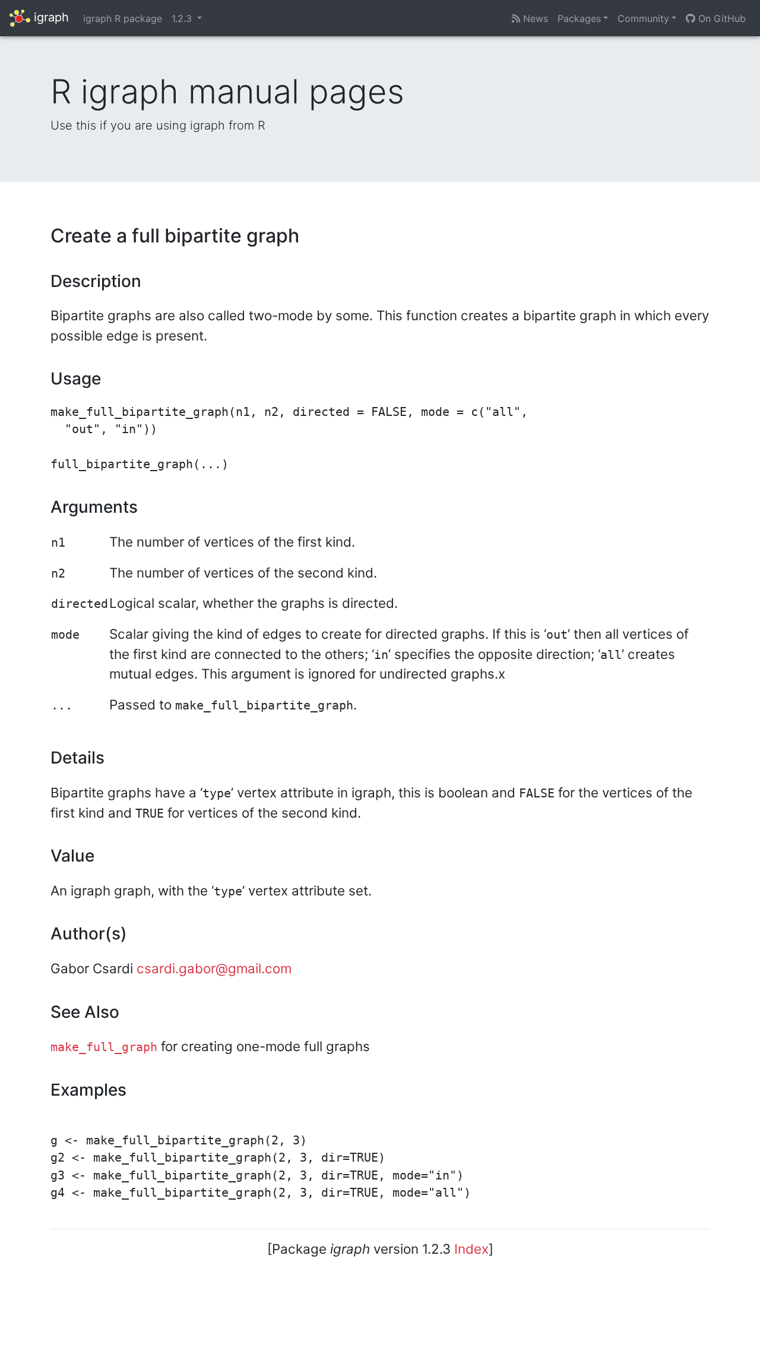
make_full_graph (103, 1047)
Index (471, 1249)
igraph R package (122, 18)
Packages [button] (579, 18)
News (534, 18)
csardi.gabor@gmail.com (214, 968)
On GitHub (720, 18)
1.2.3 (183, 18)
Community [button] (643, 18)
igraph (49, 17)
